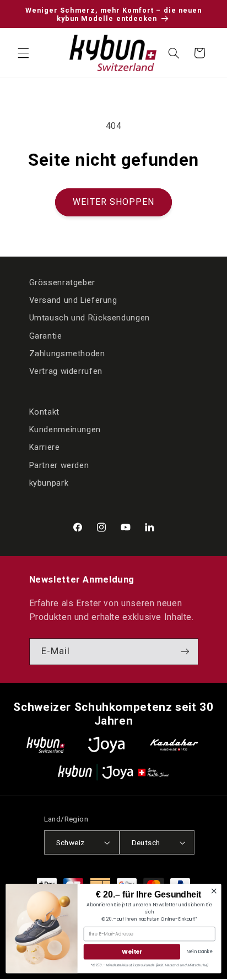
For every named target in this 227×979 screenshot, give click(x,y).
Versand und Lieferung (73, 300)
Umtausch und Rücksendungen (89, 318)
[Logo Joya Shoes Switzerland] (106, 745)
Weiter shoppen (114, 202)
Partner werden (59, 465)
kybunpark (49, 483)
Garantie (45, 336)
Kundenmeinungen (65, 429)
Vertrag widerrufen (65, 371)
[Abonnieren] (184, 651)
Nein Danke (199, 951)
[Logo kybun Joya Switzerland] (113, 772)
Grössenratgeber (62, 282)
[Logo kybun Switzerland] (45, 745)
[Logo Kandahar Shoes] (174, 745)
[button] (23, 53)
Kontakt (44, 412)
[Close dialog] (214, 891)
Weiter (132, 952)
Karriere (44, 447)
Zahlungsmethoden (67, 353)
